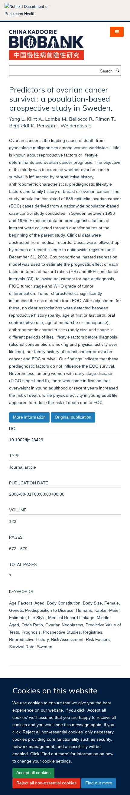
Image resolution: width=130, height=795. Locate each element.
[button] (117, 32)
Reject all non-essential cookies (46, 782)
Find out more (98, 782)
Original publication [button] (73, 417)
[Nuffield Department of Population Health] (35, 10)
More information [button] (29, 417)
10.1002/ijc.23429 (26, 439)
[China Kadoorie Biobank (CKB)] (46, 43)
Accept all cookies (33, 772)
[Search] (117, 70)
